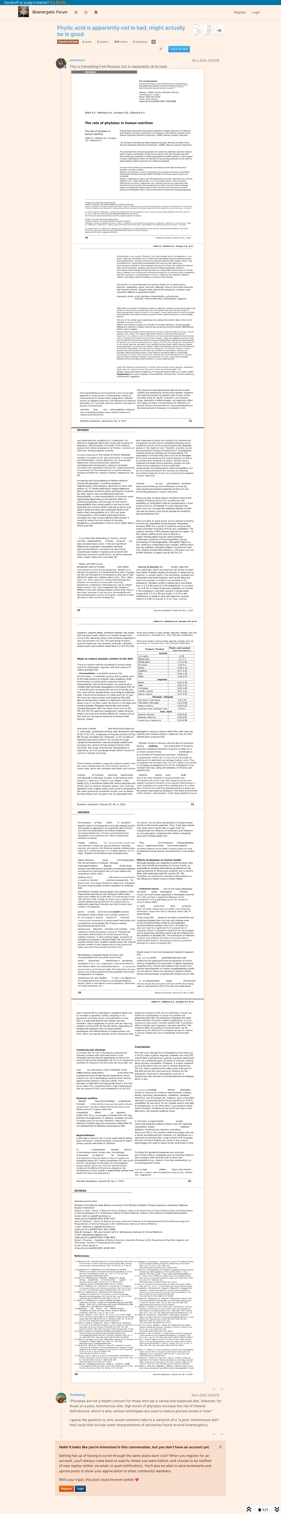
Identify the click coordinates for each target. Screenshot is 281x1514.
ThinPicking (77, 1394)
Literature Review (68, 41)
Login (80, 1488)
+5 (219, 30)
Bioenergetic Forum (49, 12)
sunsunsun (77, 60)
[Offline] (63, 63)
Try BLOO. (57, 2)
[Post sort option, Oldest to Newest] (161, 49)
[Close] (220, 1447)
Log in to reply (179, 49)
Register (66, 1488)
